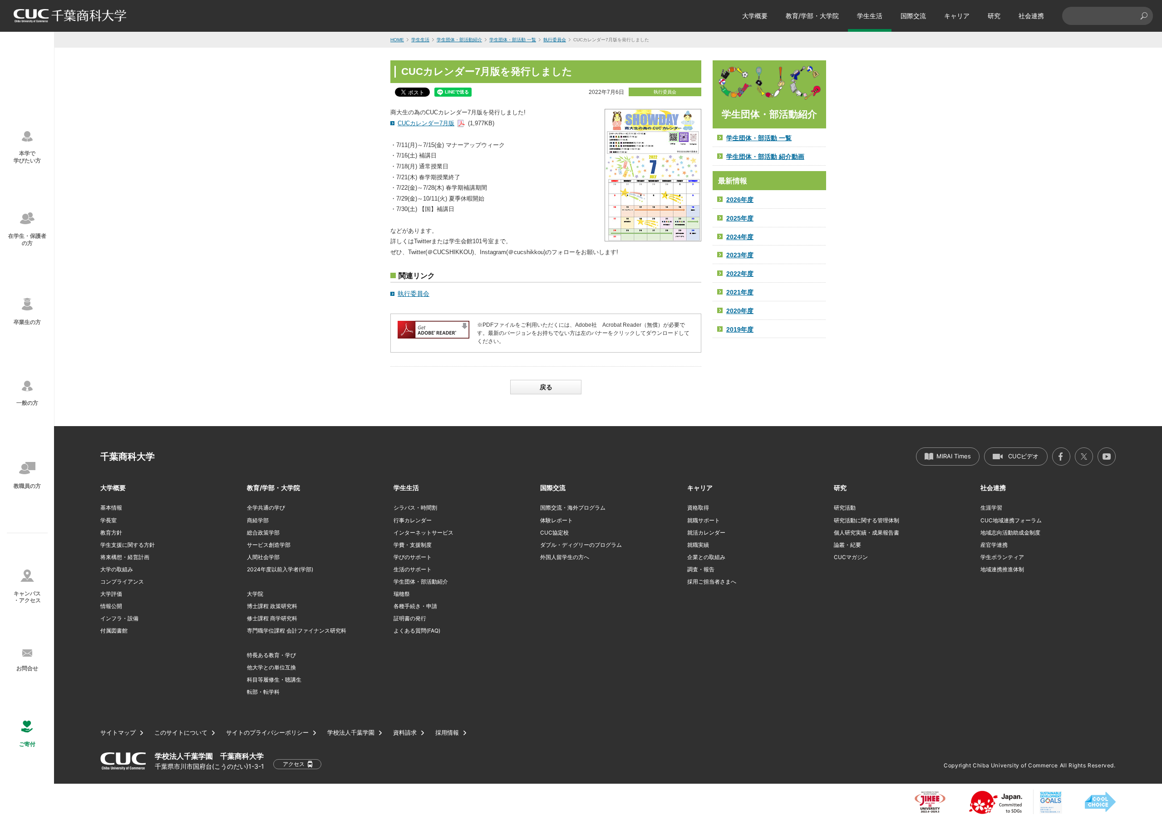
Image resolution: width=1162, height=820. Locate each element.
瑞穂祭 (402, 593)
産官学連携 (994, 544)
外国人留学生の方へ (564, 557)
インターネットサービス (423, 532)
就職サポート (703, 520)
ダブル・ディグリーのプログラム (581, 544)
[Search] (1144, 16)
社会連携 (1031, 16)
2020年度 (739, 310)
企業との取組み (706, 557)
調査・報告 (700, 569)
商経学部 (258, 520)
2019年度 (739, 329)
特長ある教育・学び (271, 655)
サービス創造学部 (268, 544)
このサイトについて (180, 733)
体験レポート (556, 520)
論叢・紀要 (847, 544)
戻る (546, 387)
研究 (994, 16)
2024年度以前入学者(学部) (280, 569)
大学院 (255, 593)
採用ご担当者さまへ (711, 581)
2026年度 (739, 199)
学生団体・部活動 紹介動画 (765, 156)
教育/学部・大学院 (812, 16)
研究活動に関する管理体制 (866, 520)
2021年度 (739, 292)
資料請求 (405, 733)
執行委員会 (554, 39)
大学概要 (755, 16)
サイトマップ (118, 733)
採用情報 (447, 733)
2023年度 (739, 255)
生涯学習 (991, 507)
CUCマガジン (851, 557)
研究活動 (845, 507)
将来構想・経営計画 (124, 557)
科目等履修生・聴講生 (274, 679)
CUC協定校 (554, 532)
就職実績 (698, 544)
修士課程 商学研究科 (272, 618)
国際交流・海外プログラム (573, 507)
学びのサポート (413, 557)
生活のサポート (413, 569)
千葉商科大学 (127, 456)
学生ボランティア (1002, 557)
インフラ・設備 (119, 618)
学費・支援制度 (413, 544)
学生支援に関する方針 (127, 544)
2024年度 (739, 237)
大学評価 (111, 593)
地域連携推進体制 (1002, 569)
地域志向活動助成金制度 (1010, 532)
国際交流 (913, 16)
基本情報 (111, 507)
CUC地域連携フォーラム (1011, 520)
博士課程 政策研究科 (272, 606)
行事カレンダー (413, 520)
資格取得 (698, 507)
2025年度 (739, 218)
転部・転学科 (263, 691)
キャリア (957, 16)
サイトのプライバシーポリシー (267, 733)
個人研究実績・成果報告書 (866, 532)
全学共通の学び (266, 507)
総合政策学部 (263, 532)
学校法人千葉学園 (350, 733)
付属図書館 (114, 630)
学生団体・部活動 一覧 (512, 39)
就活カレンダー (706, 532)
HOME (397, 39)
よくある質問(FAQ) (417, 630)
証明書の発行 (410, 618)
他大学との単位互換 (271, 667)
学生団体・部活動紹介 (459, 39)
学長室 (108, 520)
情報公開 (111, 606)
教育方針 (111, 532)
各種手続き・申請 (415, 606)
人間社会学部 (263, 557)
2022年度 (739, 273)
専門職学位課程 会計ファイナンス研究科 (296, 630)
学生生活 (869, 16)
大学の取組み (116, 569)
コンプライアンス (122, 581)
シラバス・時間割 (415, 507)
